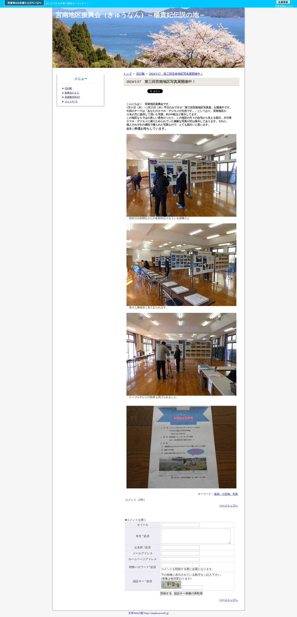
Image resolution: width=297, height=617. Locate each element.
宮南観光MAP (72, 97)
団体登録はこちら (284, 6)
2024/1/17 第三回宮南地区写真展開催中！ (176, 73)
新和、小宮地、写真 (226, 494)
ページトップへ (228, 505)
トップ (127, 73)
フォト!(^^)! (71, 101)
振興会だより (72, 92)
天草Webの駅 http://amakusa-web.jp (148, 613)
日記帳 (140, 73)
